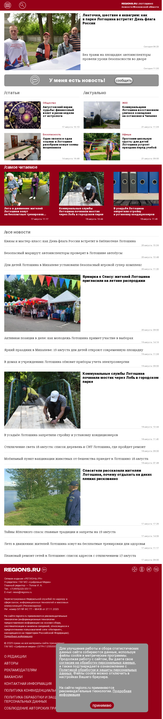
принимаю (102, 705)
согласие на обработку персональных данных (97, 663)
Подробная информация (18, 636)
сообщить (124, 80)
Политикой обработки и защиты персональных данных (98, 672)
